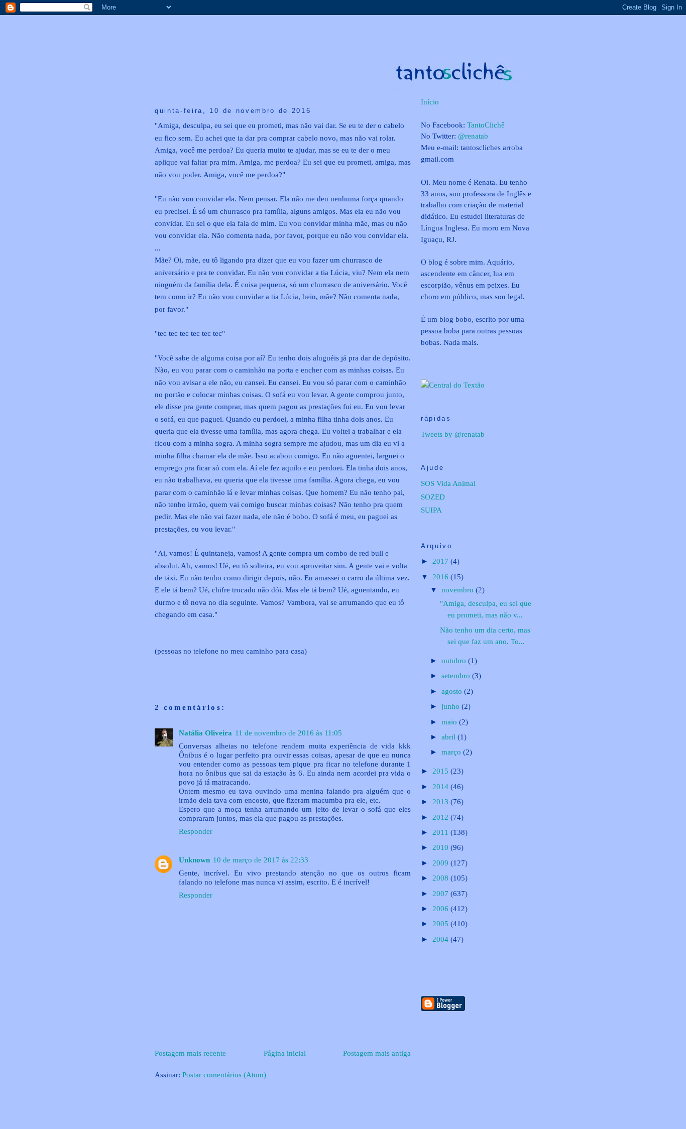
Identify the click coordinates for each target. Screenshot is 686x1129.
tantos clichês (358, 26)
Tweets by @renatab (453, 434)
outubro (454, 660)
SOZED (433, 496)
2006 (441, 908)
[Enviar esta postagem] (156, 668)
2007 (441, 893)
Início (430, 101)
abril (449, 736)
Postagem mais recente (190, 1053)
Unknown (194, 859)
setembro (456, 675)
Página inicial (285, 1053)
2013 (441, 801)
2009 (441, 862)
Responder (195, 831)
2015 (441, 771)
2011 (441, 832)
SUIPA (431, 510)
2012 (441, 817)
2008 (441, 877)
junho (451, 706)
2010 (441, 847)
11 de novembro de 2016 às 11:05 (288, 732)
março (452, 751)
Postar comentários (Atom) (224, 1074)
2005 (441, 923)
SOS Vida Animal (448, 483)
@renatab (473, 136)
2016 (441, 576)
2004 (441, 939)
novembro (458, 589)
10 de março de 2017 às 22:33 (260, 859)
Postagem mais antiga (377, 1053)
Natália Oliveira (205, 732)
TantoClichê (486, 124)
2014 (441, 786)
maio (450, 721)
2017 (441, 561)
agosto (452, 691)
